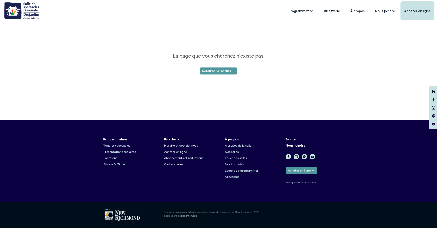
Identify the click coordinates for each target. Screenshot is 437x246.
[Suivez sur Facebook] (433, 99)
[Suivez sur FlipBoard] (433, 91)
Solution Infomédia (186, 215)
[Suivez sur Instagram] (433, 107)
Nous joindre (385, 11)
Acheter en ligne (417, 11)
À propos (357, 11)
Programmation (301, 11)
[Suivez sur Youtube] (433, 124)
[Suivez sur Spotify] (433, 116)
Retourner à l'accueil (216, 71)
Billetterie (332, 11)
